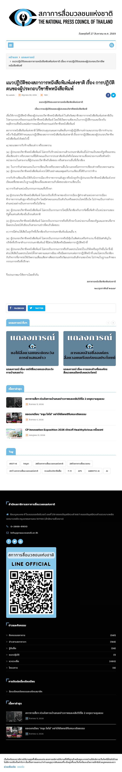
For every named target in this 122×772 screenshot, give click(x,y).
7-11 (70, 470)
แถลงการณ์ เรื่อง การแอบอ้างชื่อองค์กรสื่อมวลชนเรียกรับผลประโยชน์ (85, 371)
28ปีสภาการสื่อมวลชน (80, 463)
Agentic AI (94, 470)
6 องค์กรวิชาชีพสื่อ (52, 470)
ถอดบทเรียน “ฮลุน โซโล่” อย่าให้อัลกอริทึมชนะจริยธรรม (55, 414)
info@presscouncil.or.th (24, 533)
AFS (80, 470)
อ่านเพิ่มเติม (10, 766)
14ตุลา (26, 463)
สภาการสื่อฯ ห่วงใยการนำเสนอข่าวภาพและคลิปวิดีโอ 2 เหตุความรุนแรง (64, 399)
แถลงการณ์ (27, 57)
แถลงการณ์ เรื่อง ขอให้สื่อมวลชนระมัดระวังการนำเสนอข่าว (30, 371)
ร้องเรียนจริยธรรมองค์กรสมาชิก (25, 691)
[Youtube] (20, 541)
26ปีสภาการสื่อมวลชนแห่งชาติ (49, 463)
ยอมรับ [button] (20, 766)
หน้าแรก (13, 57)
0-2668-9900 (18, 526)
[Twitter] (14, 541)
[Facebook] (8, 541)
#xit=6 (13, 463)
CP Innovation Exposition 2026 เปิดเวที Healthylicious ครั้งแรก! (64, 430)
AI (107, 470)
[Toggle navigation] (11, 45)
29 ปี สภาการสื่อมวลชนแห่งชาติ (23, 470)
